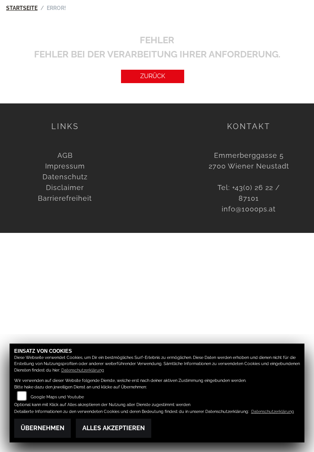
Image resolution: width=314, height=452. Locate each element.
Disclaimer (65, 187)
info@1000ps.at (249, 209)
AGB (65, 155)
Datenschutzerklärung (82, 370)
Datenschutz (65, 177)
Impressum (65, 166)
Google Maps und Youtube (57, 397)
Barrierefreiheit (65, 198)
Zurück (152, 76)
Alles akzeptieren (113, 428)
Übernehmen (42, 428)
